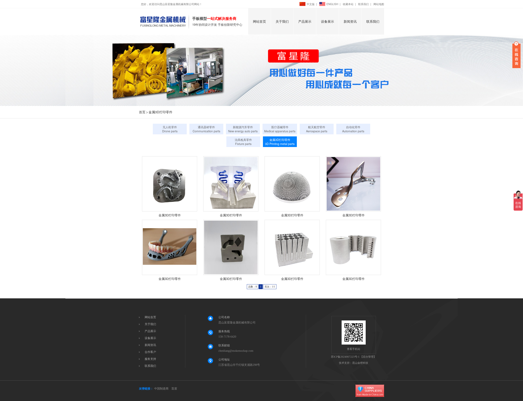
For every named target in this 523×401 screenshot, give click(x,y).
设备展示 (327, 21)
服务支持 (150, 359)
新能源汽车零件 (243, 129)
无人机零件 (170, 129)
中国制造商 (161, 388)
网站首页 (259, 21)
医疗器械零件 (279, 129)
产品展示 (304, 21)
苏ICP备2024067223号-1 (345, 356)
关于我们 (282, 21)
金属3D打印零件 (160, 112)
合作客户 (150, 352)
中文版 (311, 4)
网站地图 (378, 4)
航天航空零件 (316, 129)
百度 (174, 388)
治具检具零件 (243, 142)
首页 (142, 112)
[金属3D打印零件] (169, 183)
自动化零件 (353, 129)
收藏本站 (348, 4)
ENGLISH (332, 4)
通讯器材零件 (206, 129)
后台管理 (368, 356)
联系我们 (363, 4)
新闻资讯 (350, 21)
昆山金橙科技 (360, 362)
